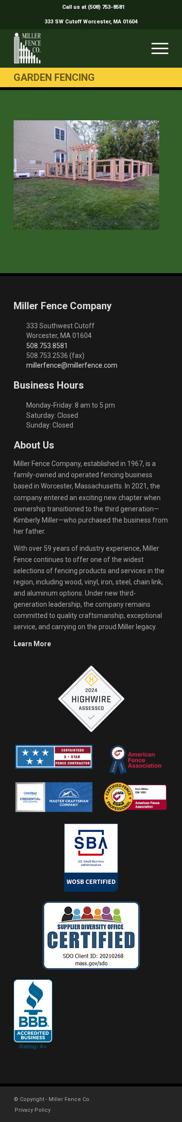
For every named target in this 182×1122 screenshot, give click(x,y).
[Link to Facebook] (132, 1098)
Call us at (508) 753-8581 (93, 7)
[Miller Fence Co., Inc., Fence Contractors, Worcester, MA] (33, 1014)
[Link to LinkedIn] (161, 1098)
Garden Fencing (54, 77)
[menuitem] (93, 7)
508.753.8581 (47, 346)
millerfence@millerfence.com (71, 365)
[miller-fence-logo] (75, 48)
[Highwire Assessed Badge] (91, 699)
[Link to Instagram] (146, 1098)
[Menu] (155, 48)
